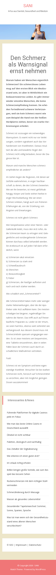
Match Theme (16, 569)
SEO (11, 544)
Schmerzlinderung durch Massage (23, 492)
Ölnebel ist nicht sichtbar (18, 434)
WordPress (41, 569)
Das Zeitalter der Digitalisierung (22, 448)
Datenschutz (35, 544)
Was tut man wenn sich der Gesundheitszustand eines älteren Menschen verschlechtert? (28, 521)
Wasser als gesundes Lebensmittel (23, 499)
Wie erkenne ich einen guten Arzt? (23, 455)
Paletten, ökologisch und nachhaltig (24, 441)
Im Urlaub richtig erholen (19, 462)
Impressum (21, 544)
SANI (28, 5)
